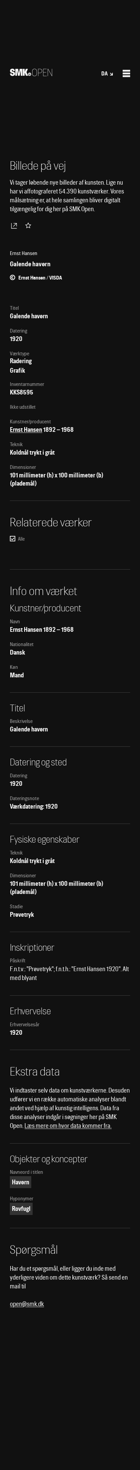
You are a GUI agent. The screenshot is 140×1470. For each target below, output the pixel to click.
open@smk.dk (27, 1303)
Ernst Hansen (26, 429)
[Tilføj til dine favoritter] (29, 225)
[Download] (15, 225)
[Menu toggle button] (126, 73)
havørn (20, 1182)
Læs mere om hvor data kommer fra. (67, 1125)
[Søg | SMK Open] (31, 74)
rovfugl (21, 1208)
